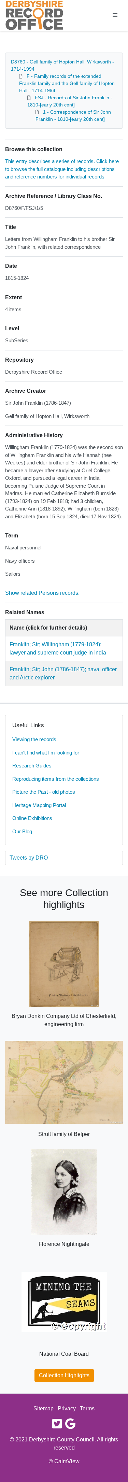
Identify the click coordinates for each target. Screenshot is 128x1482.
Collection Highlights (64, 1375)
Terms (87, 1408)
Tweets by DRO (29, 858)
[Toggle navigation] (115, 15)
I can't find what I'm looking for (45, 753)
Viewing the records (34, 739)
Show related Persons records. (42, 593)
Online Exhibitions (32, 818)
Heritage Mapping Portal (39, 805)
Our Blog (22, 831)
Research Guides (32, 765)
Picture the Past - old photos (43, 792)
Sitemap (43, 1408)
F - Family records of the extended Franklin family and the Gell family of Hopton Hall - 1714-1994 (67, 83)
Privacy (67, 1408)
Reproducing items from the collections (55, 779)
